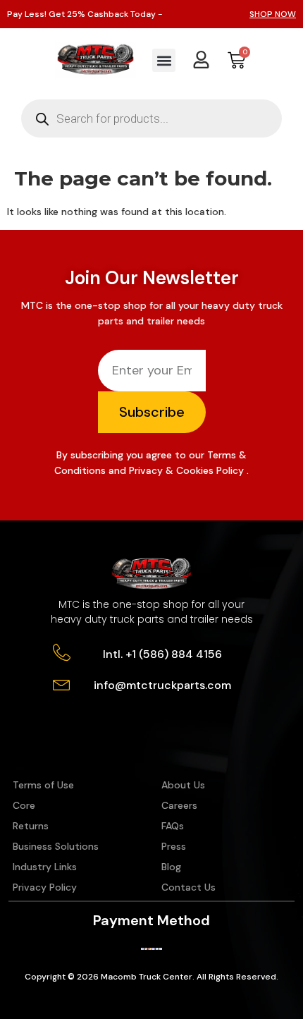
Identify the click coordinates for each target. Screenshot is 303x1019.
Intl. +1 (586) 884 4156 (162, 654)
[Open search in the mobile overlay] (151, 118)
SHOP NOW (272, 14)
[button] (163, 60)
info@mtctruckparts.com (162, 685)
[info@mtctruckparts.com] (61, 683)
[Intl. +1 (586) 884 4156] (61, 652)
